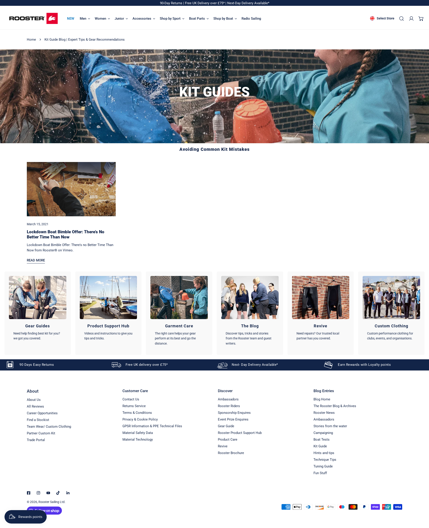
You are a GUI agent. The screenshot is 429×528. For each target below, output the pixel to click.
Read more (36, 260)
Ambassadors (228, 399)
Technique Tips (324, 460)
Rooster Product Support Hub (240, 433)
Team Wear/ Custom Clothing (49, 427)
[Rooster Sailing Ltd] (33, 18)
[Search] (401, 18)
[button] (421, 18)
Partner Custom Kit (41, 433)
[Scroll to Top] (420, 504)
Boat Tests (321, 440)
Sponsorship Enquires (234, 413)
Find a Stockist (38, 420)
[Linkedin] (68, 493)
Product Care (227, 440)
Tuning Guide (323, 466)
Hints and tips (323, 453)
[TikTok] (58, 492)
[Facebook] (29, 493)
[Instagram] (38, 493)
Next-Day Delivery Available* (248, 3)
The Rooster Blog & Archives (334, 406)
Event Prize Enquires (233, 419)
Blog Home (321, 399)
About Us (34, 400)
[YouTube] (48, 493)
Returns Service (134, 406)
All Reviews (35, 406)
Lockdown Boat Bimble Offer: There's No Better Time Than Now (65, 234)
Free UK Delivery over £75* (205, 3)
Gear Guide (226, 426)
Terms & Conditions (137, 413)
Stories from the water (330, 426)
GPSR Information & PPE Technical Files (152, 426)
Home (31, 40)
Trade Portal (36, 440)
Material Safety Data (137, 433)
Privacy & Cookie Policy (140, 419)
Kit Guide (320, 446)
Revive (222, 446)
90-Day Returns (171, 3)
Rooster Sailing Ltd (51, 502)
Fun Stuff (320, 473)
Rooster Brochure (231, 453)
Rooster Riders (229, 406)
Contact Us (130, 399)
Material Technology (137, 440)
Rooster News (324, 413)
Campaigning (323, 433)
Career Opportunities (42, 413)
